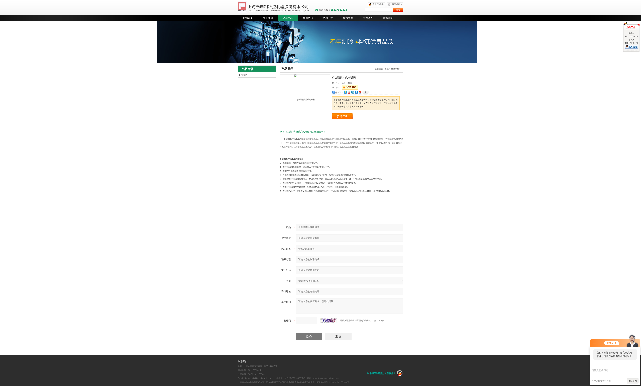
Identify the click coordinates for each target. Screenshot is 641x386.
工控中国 (345, 382)
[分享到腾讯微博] (352, 92)
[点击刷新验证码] (328, 320)
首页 (387, 69)
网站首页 (248, 18)
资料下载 (328, 18)
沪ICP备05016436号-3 (294, 378)
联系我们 (388, 18)
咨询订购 (342, 116)
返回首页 (397, 4)
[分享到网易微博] (360, 92)
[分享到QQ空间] (345, 92)
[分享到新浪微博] (349, 92)
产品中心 (288, 18)
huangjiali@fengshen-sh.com (258, 378)
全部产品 (395, 69)
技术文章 (348, 18)
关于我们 (268, 18)
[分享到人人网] (356, 92)
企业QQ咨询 (378, 4)
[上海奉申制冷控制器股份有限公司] (276, 7)
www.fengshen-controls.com (326, 378)
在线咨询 (368, 18)
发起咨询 (633, 381)
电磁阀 (244, 75)
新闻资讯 (308, 18)
